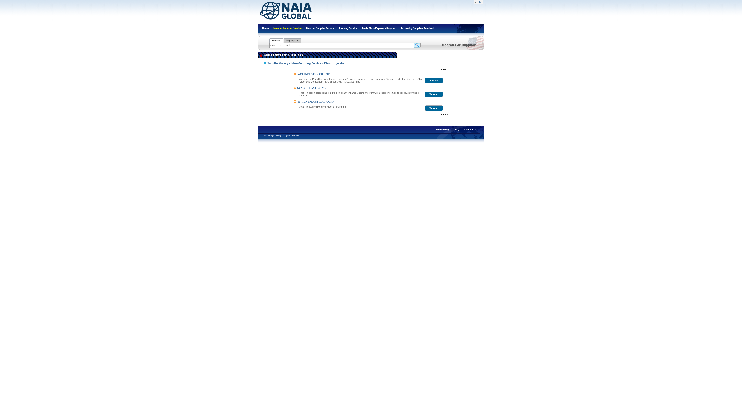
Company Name (292, 40)
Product (276, 40)
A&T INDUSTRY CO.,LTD (313, 74)
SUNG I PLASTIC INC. (311, 88)
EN (479, 2)
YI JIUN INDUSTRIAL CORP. (316, 101)
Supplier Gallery (277, 63)
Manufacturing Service (306, 63)
